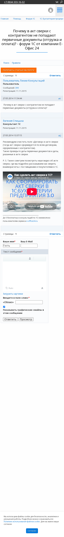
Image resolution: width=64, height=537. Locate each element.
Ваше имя (9, 241)
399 (17, 87)
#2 (59, 135)
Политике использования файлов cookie (22, 521)
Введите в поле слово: (16, 297)
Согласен (32, 530)
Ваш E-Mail (27, 241)
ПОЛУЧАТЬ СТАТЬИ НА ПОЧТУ (18, 70)
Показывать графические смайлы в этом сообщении (23, 311)
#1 (59, 98)
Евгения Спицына (13, 120)
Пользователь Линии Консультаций (24, 80)
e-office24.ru (32, 221)
